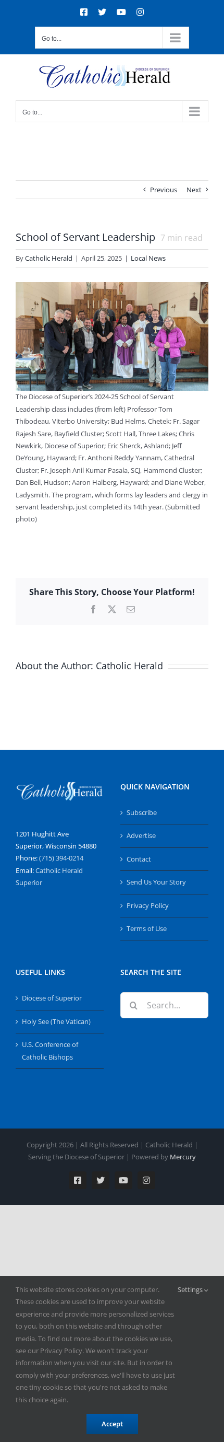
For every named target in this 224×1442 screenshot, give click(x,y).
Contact (139, 859)
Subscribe (142, 812)
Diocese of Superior (52, 998)
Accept (112, 1423)
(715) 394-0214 (61, 858)
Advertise (141, 835)
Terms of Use (147, 928)
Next (194, 189)
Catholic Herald (48, 258)
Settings (191, 1289)
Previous (163, 189)
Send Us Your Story (156, 882)
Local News (148, 258)
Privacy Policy (148, 905)
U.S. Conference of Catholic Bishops (50, 1050)
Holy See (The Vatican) (56, 1021)
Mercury (183, 1156)
